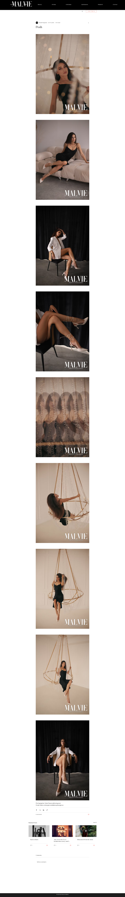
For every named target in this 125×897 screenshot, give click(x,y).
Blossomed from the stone (85, 839)
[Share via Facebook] (36, 810)
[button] (82, 11)
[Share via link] (47, 810)
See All (94, 822)
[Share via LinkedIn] (43, 810)
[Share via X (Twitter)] (40, 810)
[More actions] (88, 23)
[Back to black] (39, 831)
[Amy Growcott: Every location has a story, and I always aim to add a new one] (62, 831)
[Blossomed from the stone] (86, 831)
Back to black (34, 839)
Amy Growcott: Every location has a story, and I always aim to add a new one (62, 840)
